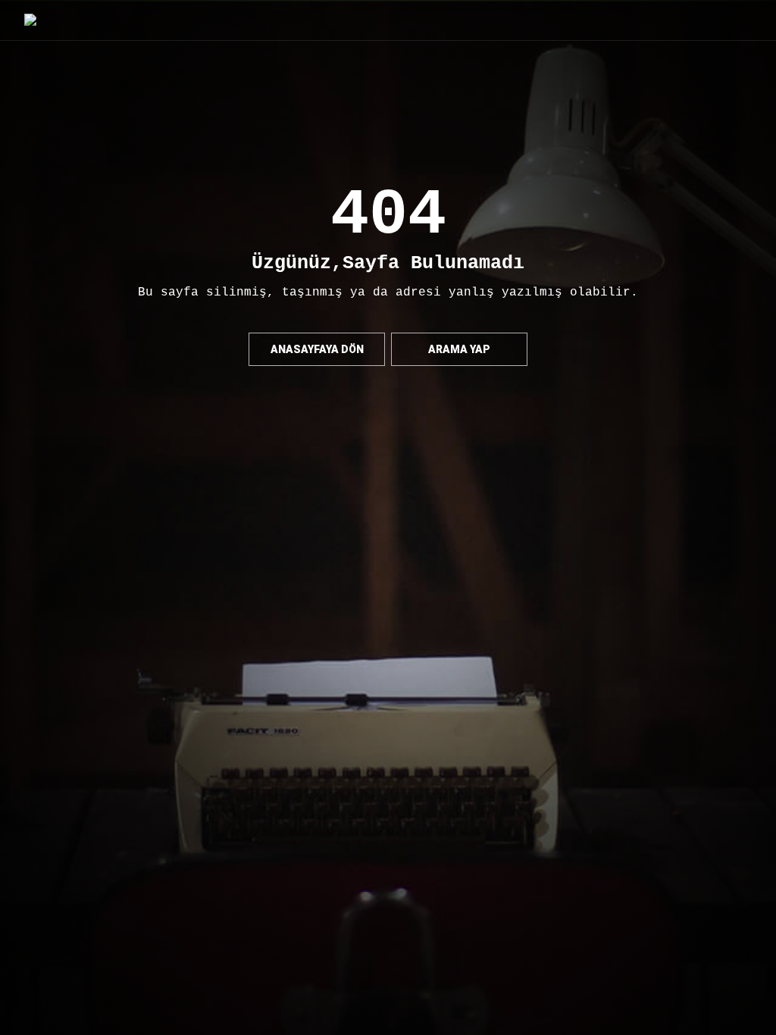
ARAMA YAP (459, 349)
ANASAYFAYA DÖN (317, 349)
